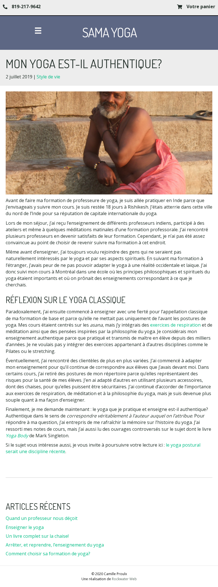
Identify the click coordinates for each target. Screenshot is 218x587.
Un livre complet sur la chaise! (37, 536)
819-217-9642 (26, 6)
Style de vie (48, 77)
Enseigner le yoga (25, 527)
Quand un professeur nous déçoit (41, 518)
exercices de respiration (175, 325)
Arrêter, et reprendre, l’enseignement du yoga (55, 545)
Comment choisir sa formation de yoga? (48, 553)
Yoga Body (17, 435)
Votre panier (200, 6)
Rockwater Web (124, 579)
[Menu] (38, 30)
